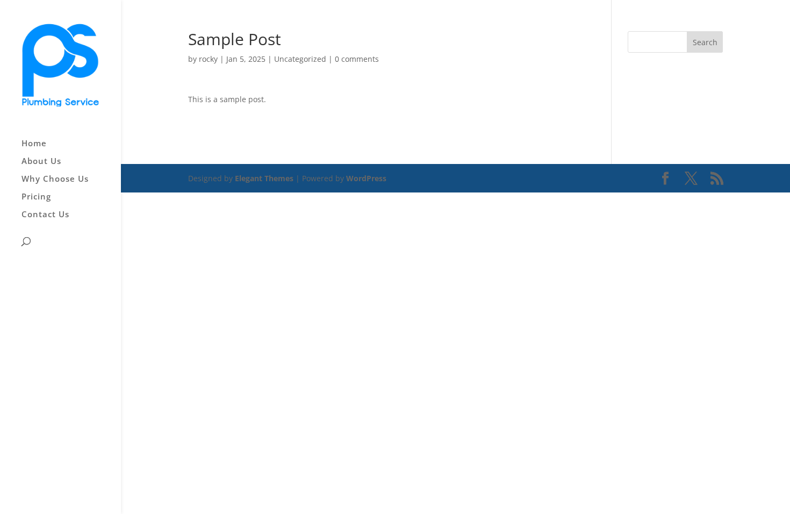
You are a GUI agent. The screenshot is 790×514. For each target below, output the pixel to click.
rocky (208, 59)
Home (34, 143)
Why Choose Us (55, 179)
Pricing (36, 197)
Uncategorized (300, 59)
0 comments (357, 59)
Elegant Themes (264, 178)
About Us (41, 161)
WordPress (366, 178)
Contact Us (45, 214)
